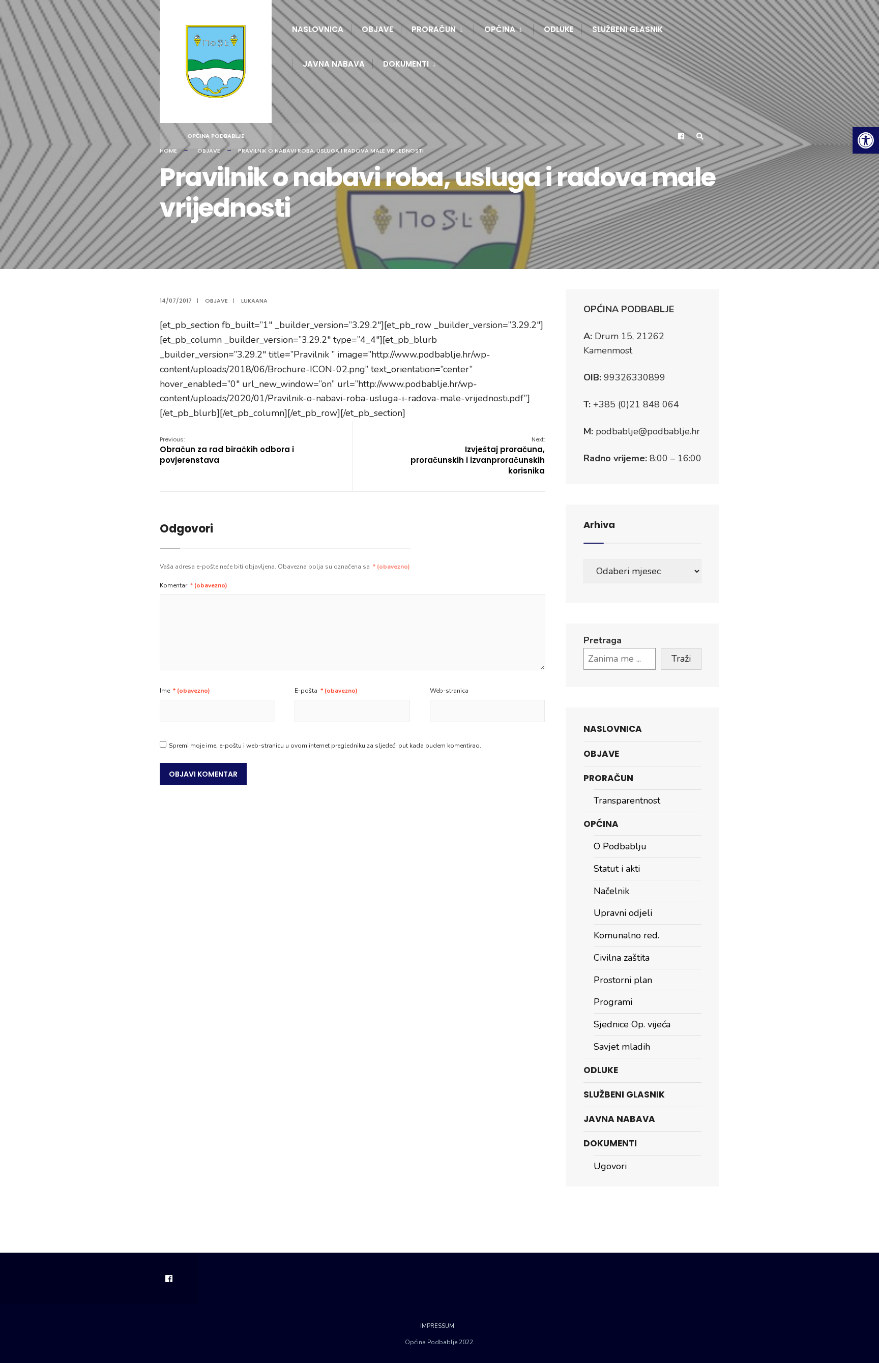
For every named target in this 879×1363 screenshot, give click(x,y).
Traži (681, 659)
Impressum (437, 1326)
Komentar (193, 585)
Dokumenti (406, 63)
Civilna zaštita (622, 958)
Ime (185, 691)
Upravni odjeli (623, 913)
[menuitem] (437, 27)
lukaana (254, 301)
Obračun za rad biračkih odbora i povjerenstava (227, 450)
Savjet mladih (622, 1047)
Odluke (559, 29)
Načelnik (611, 891)
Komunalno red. (626, 935)
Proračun (434, 29)
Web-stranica (449, 691)
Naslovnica (317, 29)
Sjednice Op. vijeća (632, 1024)
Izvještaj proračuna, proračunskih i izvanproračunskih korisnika (478, 455)
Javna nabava (334, 63)
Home (168, 150)
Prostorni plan (623, 980)
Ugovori (610, 1166)
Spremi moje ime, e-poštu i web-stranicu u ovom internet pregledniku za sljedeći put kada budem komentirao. (325, 746)
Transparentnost (627, 800)
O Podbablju (620, 846)
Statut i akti (617, 869)
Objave (377, 29)
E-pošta (326, 691)
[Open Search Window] (700, 136)
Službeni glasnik (627, 29)
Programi (613, 1002)
